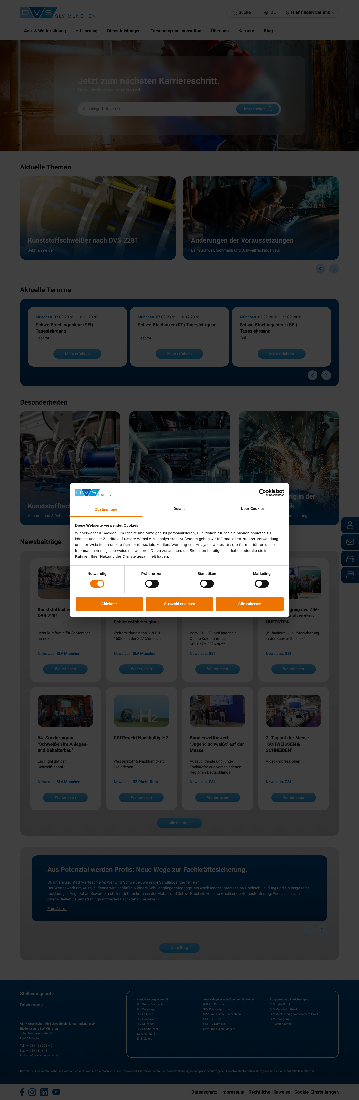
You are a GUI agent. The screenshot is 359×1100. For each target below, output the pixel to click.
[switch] (152, 584)
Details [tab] (179, 509)
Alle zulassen (249, 604)
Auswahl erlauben (179, 604)
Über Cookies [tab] (253, 509)
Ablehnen (109, 604)
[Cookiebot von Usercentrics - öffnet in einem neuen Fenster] (262, 492)
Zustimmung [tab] (106, 509)
